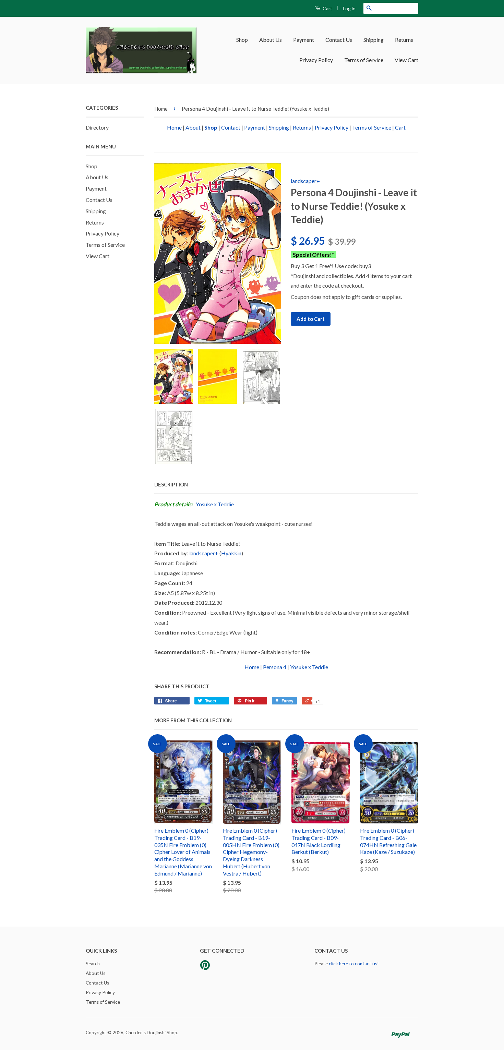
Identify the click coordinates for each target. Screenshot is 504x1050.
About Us (270, 39)
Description (171, 484)
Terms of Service (363, 60)
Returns (404, 39)
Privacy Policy (316, 60)
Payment (303, 39)
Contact (230, 127)
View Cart (406, 60)
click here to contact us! (354, 963)
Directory (97, 127)
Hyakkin (231, 553)
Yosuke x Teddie (215, 504)
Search (93, 963)
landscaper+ (305, 181)
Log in (349, 8)
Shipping (373, 39)
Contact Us (338, 39)
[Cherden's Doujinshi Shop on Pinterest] (205, 967)
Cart (327, 8)
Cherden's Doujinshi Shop (151, 1032)
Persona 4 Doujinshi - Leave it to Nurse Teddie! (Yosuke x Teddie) (255, 109)
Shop (242, 39)
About (193, 127)
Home (161, 109)
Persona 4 (274, 667)
